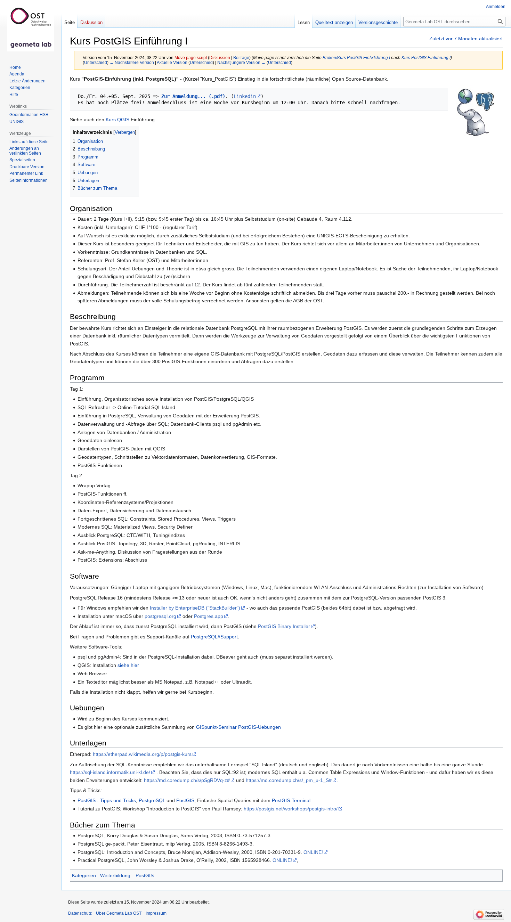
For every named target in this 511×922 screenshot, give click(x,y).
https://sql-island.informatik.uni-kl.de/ (110, 772)
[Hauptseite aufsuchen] (30, 28)
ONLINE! (313, 852)
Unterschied (95, 62)
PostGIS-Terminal (291, 800)
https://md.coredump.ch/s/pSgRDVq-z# (187, 780)
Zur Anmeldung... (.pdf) (193, 96)
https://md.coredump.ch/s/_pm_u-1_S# (289, 780)
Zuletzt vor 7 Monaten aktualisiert (466, 38)
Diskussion (219, 57)
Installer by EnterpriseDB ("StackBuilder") (195, 608)
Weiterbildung (115, 875)
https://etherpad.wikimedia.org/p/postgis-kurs (142, 754)
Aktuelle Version (172, 62)
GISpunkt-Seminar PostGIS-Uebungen (238, 727)
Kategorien (84, 875)
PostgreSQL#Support (214, 636)
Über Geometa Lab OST (118, 913)
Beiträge (241, 57)
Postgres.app (208, 616)
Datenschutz (80, 913)
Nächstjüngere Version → (241, 62)
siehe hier (128, 665)
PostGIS (185, 800)
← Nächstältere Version (132, 62)
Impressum (156, 913)
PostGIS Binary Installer (284, 626)
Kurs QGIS (117, 119)
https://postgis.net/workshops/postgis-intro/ (291, 808)
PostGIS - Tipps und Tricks (107, 800)
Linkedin (245, 96)
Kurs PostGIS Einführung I (426, 57)
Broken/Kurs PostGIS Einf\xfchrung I (356, 57)
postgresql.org (160, 616)
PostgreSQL (152, 800)
